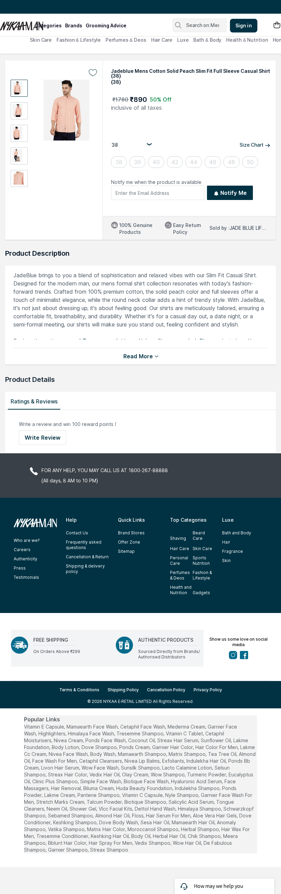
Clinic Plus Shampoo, (55, 781)
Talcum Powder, (105, 802)
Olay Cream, (135, 774)
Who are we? (26, 540)
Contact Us (77, 532)
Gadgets (201, 592)
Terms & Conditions (79, 689)
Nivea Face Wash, (69, 754)
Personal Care (179, 560)
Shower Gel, (83, 809)
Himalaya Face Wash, (91, 733)
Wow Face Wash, (101, 768)
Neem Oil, (57, 809)
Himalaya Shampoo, (200, 809)
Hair (226, 542)
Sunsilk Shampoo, (141, 768)
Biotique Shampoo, (145, 802)
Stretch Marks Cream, (60, 802)
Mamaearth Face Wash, (92, 727)
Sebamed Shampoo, (71, 815)
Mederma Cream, (187, 727)
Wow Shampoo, (168, 774)
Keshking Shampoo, (75, 822)
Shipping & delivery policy (85, 568)
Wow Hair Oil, (187, 843)
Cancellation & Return (87, 556)
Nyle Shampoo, (182, 795)
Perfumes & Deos (126, 40)
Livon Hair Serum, (60, 768)
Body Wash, (103, 754)
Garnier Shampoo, (68, 850)
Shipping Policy (123, 689)
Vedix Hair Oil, (105, 774)
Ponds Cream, (135, 747)
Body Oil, (141, 836)
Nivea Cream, (69, 740)
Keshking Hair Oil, (110, 836)
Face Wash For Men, (55, 761)
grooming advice (106, 25)
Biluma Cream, (99, 788)
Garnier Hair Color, (173, 747)
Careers (22, 549)
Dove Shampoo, (100, 747)
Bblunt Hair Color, (67, 843)
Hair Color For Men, (217, 747)
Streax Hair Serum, (178, 740)
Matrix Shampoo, (188, 754)
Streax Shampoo (109, 850)
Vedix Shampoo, (153, 843)
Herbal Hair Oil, (169, 836)
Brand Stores (131, 532)
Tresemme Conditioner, (62, 836)
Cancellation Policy (166, 689)
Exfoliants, (173, 761)
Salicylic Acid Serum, (192, 802)
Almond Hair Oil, (113, 815)
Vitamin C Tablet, (185, 733)
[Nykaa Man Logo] (16, 23)
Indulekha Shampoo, (198, 788)
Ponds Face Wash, (106, 740)
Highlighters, (52, 733)
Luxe (183, 40)
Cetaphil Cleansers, (101, 761)
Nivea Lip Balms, (142, 761)
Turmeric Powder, (207, 774)
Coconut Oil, (142, 740)
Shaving (178, 538)
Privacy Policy (208, 689)
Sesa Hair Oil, (155, 822)
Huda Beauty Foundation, (144, 788)
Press (20, 568)
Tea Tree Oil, (222, 754)
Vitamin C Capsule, (143, 795)
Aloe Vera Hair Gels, (215, 815)
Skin (226, 560)
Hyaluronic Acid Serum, (197, 781)
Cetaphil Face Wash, (143, 727)
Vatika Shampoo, (67, 829)
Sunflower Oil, (216, 740)
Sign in (243, 25)
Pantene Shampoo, (99, 795)
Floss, (138, 815)
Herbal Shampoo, (200, 829)
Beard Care (199, 535)
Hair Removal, (66, 788)
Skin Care (41, 40)
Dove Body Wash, (119, 822)
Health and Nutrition (181, 590)
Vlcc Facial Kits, (116, 809)
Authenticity (25, 558)
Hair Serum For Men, (169, 815)
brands (73, 25)
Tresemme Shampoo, (140, 733)
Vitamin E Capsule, (44, 727)
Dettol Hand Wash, (155, 809)
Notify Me (233, 192)
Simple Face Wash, (101, 781)
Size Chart (252, 145)
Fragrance (232, 551)
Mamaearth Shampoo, (142, 754)
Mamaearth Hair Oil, (194, 822)
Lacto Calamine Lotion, (187, 768)
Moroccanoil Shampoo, (153, 829)
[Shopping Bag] (277, 25)
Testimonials (26, 577)
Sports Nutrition (201, 560)
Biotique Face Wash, (147, 781)
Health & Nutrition (247, 40)
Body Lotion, (66, 747)
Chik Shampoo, (205, 836)
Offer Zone (129, 542)
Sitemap (126, 551)
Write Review (42, 437)
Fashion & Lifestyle (79, 40)
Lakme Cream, (60, 795)
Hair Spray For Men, (111, 843)
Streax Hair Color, (68, 774)
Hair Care (161, 40)
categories (48, 25)
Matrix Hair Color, (106, 829)
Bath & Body (207, 40)
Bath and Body (236, 532)
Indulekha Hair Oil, (206, 761)
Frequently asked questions (83, 544)
